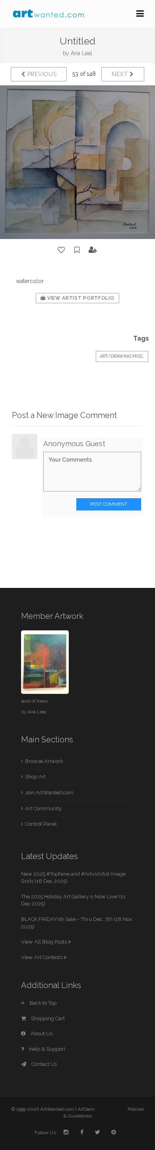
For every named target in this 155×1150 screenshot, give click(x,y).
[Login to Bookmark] (77, 250)
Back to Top (42, 1003)
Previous (40, 74)
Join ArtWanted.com (49, 793)
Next (121, 74)
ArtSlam (86, 1109)
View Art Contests (42, 957)
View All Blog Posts (44, 942)
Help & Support (46, 1049)
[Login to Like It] (62, 250)
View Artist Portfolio (80, 298)
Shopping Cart (47, 1018)
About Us (40, 1033)
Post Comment (108, 504)
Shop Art (35, 777)
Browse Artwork (44, 761)
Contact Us (43, 1064)
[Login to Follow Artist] (93, 250)
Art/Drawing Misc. (122, 356)
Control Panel (41, 824)
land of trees (34, 701)
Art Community (43, 808)
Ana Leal (81, 53)
